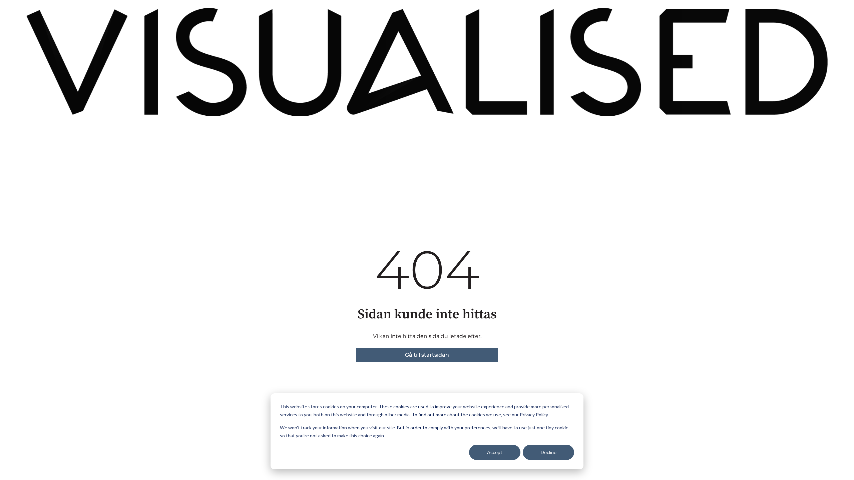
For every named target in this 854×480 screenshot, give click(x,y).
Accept (494, 452)
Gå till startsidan (427, 355)
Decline (548, 452)
